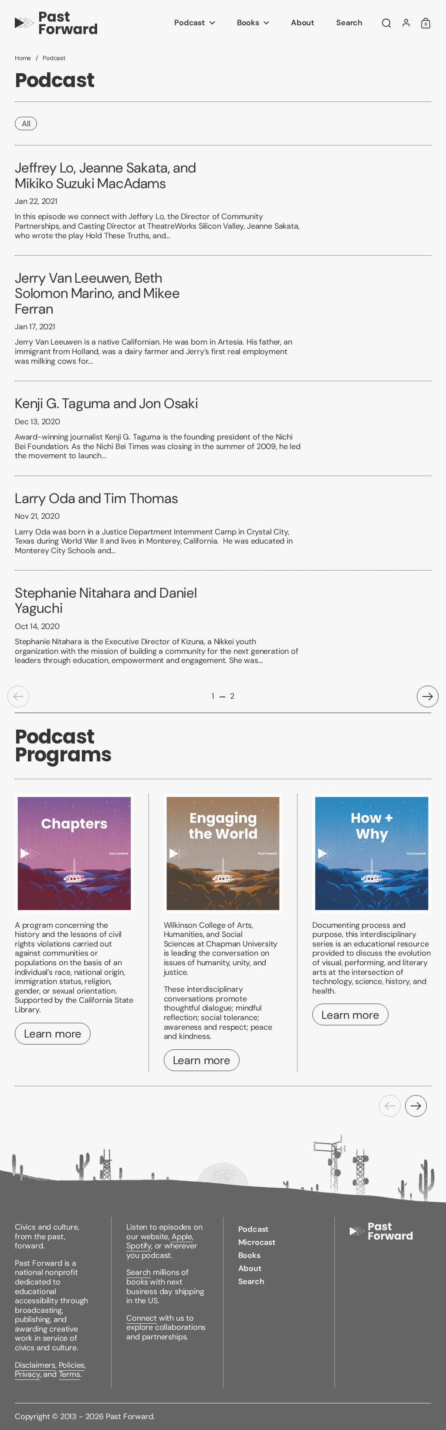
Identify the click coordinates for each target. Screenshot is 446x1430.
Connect (141, 1318)
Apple (182, 1236)
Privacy (27, 1374)
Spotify (138, 1246)
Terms (69, 1374)
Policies (72, 1365)
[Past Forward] (56, 23)
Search (138, 1272)
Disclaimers (35, 1365)
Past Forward (129, 1416)
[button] (386, 23)
